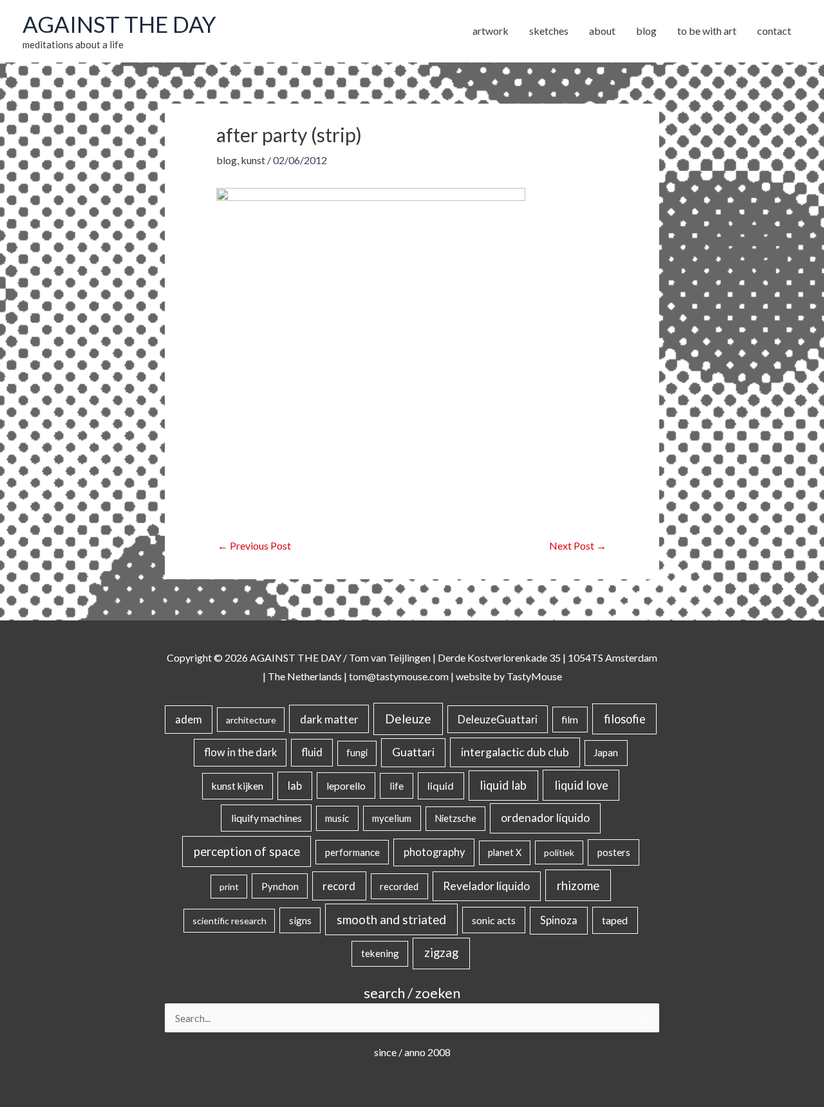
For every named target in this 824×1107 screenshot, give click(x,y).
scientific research (229, 920)
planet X (504, 852)
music (337, 818)
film (569, 719)
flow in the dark (240, 752)
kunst (253, 160)
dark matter (329, 719)
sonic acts (494, 920)
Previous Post (254, 545)
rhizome (578, 885)
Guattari (413, 752)
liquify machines (266, 818)
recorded (399, 886)
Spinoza (558, 920)
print (229, 886)
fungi (357, 752)
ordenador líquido (545, 817)
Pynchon (280, 886)
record (339, 886)
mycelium (391, 818)
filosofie (625, 719)
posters (613, 852)
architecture (251, 719)
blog (226, 160)
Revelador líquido (486, 886)
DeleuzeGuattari (498, 719)
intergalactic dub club (515, 752)
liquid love (581, 785)
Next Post (577, 545)
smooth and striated (391, 920)
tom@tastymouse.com (399, 676)
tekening (380, 953)
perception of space (247, 851)
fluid (312, 752)
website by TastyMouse (509, 676)
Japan (606, 752)
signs (300, 920)
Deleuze (408, 718)
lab (295, 785)
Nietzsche (455, 818)
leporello (346, 785)
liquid (440, 785)
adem (188, 719)
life (396, 786)
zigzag (441, 952)
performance (352, 852)
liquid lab (503, 785)
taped (615, 920)
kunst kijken (237, 786)
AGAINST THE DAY (119, 23)
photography (434, 852)
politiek (559, 852)
